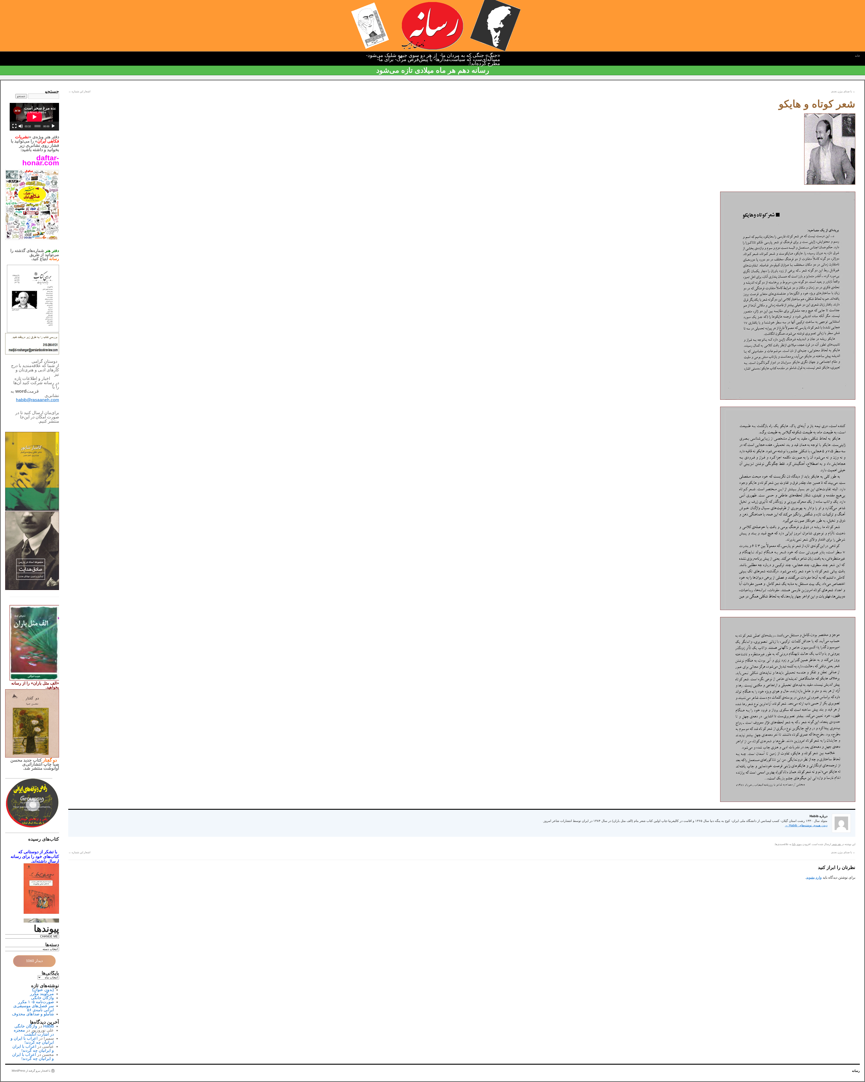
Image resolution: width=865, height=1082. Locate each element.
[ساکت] (20, 126)
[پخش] (53, 126)
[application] (34, 117)
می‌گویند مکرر (42, 993)
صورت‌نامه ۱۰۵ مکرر (36, 1002)
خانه (857, 55)
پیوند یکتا (797, 844)
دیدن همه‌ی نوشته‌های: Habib (806, 825)
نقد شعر (836, 844)
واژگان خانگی (42, 998)
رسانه (856, 1071)
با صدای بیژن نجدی (843, 91)
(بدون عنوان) (43, 989)
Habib (48, 1026)
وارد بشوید (814, 877)
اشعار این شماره (79, 91)
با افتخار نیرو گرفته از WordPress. (30, 1070)
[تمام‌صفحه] (14, 126)
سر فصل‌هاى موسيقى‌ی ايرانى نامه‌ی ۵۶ (33, 1008)
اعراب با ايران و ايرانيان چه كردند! (32, 1040)
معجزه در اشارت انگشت (34, 1032)
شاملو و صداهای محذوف (33, 1014)
